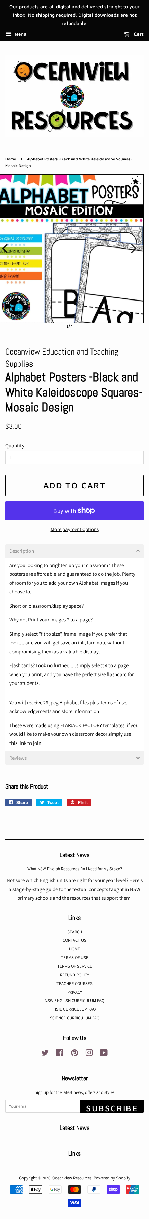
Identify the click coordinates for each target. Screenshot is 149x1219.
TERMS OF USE (74, 957)
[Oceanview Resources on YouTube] (104, 1054)
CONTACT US (74, 940)
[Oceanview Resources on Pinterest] (74, 1054)
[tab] (74, 551)
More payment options (75, 529)
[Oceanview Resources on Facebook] (60, 1054)
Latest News (74, 855)
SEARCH (74, 932)
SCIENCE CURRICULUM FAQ (74, 1018)
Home (10, 159)
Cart (138, 34)
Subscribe (112, 1108)
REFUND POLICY (74, 975)
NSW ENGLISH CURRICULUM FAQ (74, 1000)
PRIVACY (74, 992)
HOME (74, 949)
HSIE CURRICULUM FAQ (74, 1009)
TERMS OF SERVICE (74, 966)
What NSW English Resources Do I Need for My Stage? (74, 869)
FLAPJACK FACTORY (81, 725)
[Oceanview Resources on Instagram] (89, 1054)
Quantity (14, 445)
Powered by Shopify (112, 1178)
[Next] (134, 248)
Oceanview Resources (71, 1178)
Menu (20, 34)
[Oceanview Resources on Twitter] (45, 1054)
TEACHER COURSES (74, 983)
